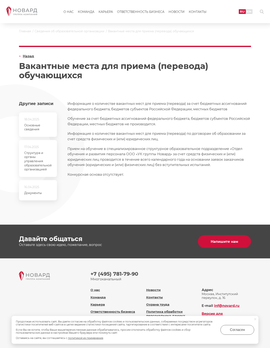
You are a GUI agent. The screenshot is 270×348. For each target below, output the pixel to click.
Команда (86, 12)
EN (249, 11)
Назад (28, 56)
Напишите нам (224, 242)
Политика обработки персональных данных (165, 314)
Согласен (237, 330)
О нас (68, 12)
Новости (177, 12)
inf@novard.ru (226, 306)
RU (242, 11)
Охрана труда (157, 304)
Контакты (198, 12)
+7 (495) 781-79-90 (114, 274)
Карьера (106, 12)
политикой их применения (85, 338)
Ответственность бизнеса (140, 12)
